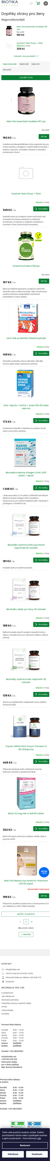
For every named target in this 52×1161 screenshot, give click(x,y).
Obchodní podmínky (10, 1000)
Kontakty (5, 1014)
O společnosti (7, 993)
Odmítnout (13, 1154)
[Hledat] (31, 3)
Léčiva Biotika (7, 1010)
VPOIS (4, 1007)
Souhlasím (37, 1154)
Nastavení (25, 1145)
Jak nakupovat (7, 996)
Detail (44, 136)
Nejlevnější (24, 64)
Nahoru (27, 934)
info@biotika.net (13, 969)
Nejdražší (35, 64)
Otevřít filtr (26, 77)
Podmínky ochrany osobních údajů (16, 1003)
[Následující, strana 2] (26, 921)
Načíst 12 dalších (26, 914)
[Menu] (46, 3)
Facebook (10, 981)
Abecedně (7, 70)
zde (39, 1138)
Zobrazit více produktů (24, 56)
